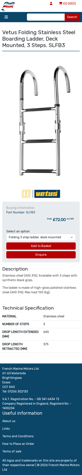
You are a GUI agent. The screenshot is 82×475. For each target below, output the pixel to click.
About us (8, 421)
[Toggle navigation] (6, 17)
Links (6, 428)
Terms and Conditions (18, 436)
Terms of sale (11, 451)
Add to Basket (41, 246)
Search (72, 17)
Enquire (41, 254)
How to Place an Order (18, 444)
